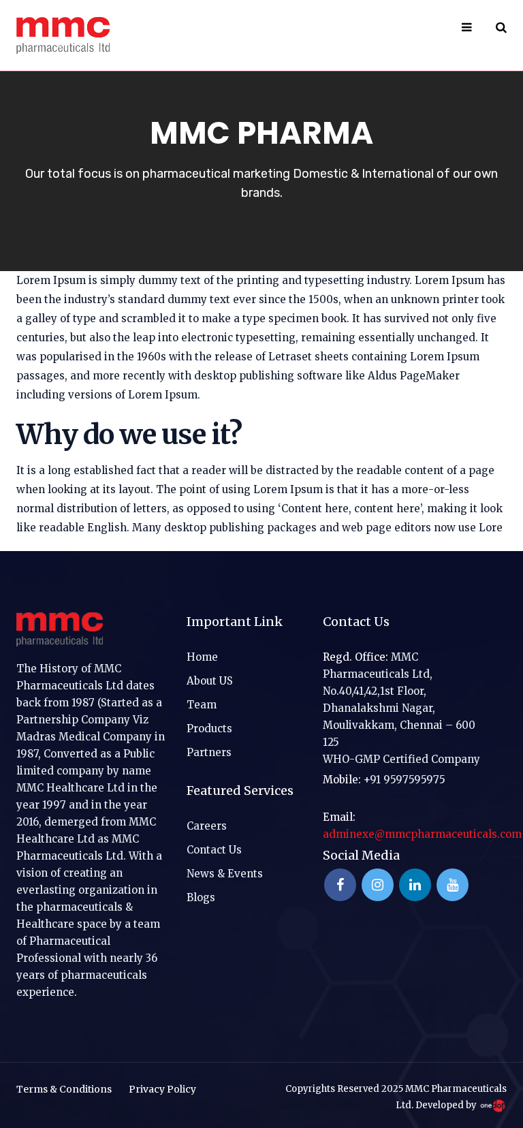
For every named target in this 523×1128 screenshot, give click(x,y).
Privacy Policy (162, 1089)
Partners (209, 752)
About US (210, 680)
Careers (207, 825)
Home (202, 657)
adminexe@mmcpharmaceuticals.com (422, 834)
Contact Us (214, 849)
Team (202, 704)
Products (209, 728)
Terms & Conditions (64, 1089)
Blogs (201, 897)
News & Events (225, 873)
